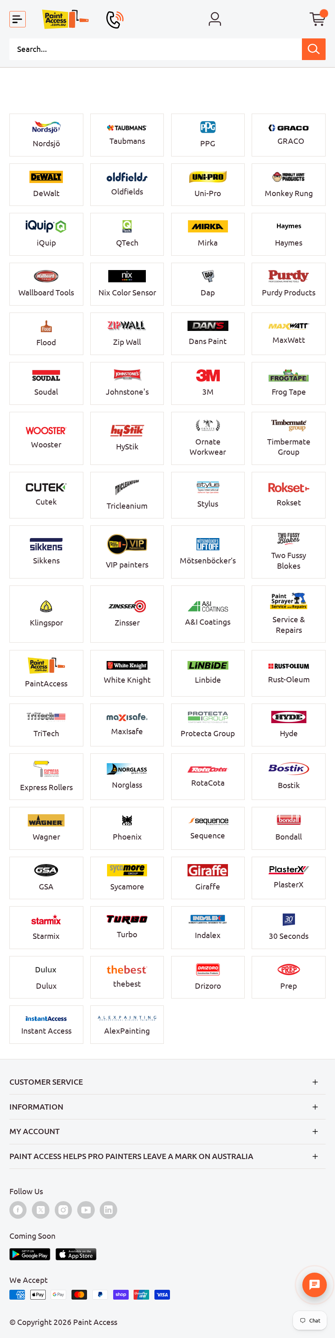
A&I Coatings (207, 621)
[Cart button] (317, 19)
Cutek (46, 501)
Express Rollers (46, 787)
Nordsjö (46, 143)
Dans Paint (208, 341)
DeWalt (46, 193)
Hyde (289, 733)
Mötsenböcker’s (208, 560)
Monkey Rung (289, 193)
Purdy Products (288, 292)
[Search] (314, 49)
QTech (127, 242)
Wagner (46, 836)
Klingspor (46, 622)
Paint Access (95, 1322)
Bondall (288, 836)
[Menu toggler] (17, 19)
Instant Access (46, 1030)
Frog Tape (289, 391)
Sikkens (46, 560)
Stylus (207, 503)
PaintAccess (46, 683)
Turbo (127, 934)
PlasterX (289, 884)
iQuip (46, 242)
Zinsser (127, 622)
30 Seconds (288, 935)
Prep (288, 985)
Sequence (207, 835)
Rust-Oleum (289, 679)
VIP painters (127, 564)
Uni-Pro (207, 193)
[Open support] (314, 1285)
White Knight (127, 679)
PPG (207, 143)
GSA (46, 886)
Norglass (127, 784)
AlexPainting (127, 1030)
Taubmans (127, 140)
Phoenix (127, 836)
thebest (127, 983)
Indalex (208, 935)
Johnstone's (127, 391)
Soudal (46, 391)
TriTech (46, 733)
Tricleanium (127, 505)
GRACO (290, 140)
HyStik (127, 446)
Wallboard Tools (46, 292)
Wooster (46, 444)
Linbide (208, 679)
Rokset (289, 502)
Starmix (46, 935)
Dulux (46, 985)
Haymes (288, 242)
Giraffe (207, 886)
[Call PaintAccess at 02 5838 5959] (115, 20)
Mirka (208, 242)
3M (208, 391)
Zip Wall (127, 341)
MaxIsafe (127, 731)
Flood (46, 342)
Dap (208, 292)
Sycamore (127, 886)
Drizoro (208, 985)
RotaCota (208, 782)
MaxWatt (288, 339)
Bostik (289, 785)
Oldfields (127, 191)
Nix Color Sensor (127, 292)
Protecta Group (208, 733)
